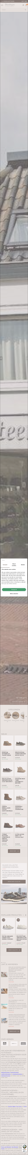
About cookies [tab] (14, 564)
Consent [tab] (5, 564)
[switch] (24, 1151)
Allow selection (14, 593)
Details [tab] (23, 564)
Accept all (14, 589)
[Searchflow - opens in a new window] (24, 560)
